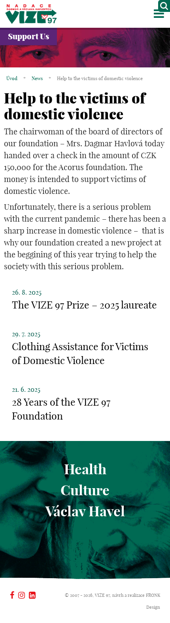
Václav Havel (85, 511)
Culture (85, 490)
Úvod (11, 78)
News (37, 78)
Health (85, 469)
